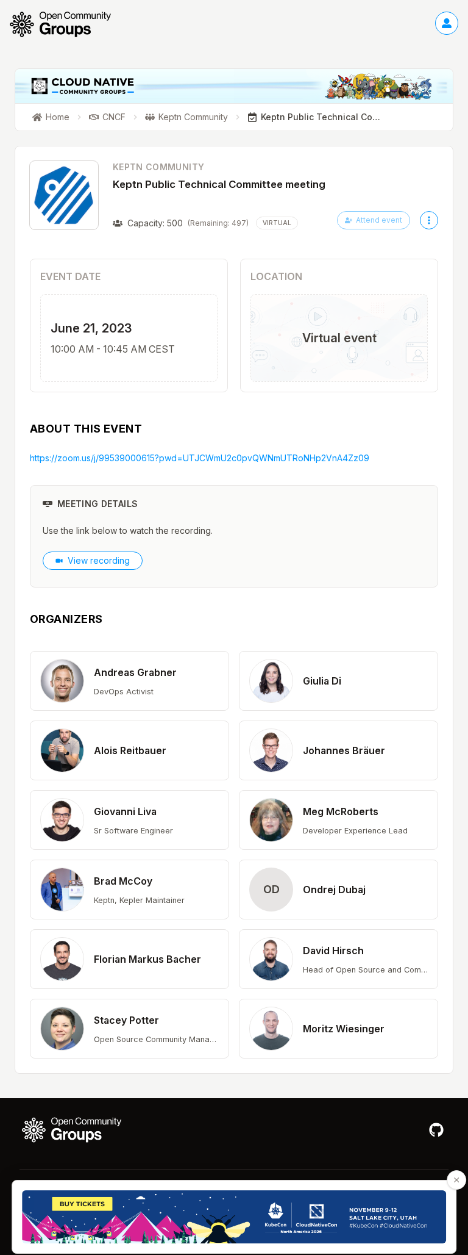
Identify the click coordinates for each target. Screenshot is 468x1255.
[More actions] (429, 220)
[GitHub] (436, 1130)
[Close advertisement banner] (456, 1180)
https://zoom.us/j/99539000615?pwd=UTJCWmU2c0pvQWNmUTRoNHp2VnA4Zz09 (199, 458)
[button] (129, 681)
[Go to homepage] (66, 24)
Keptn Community (158, 167)
